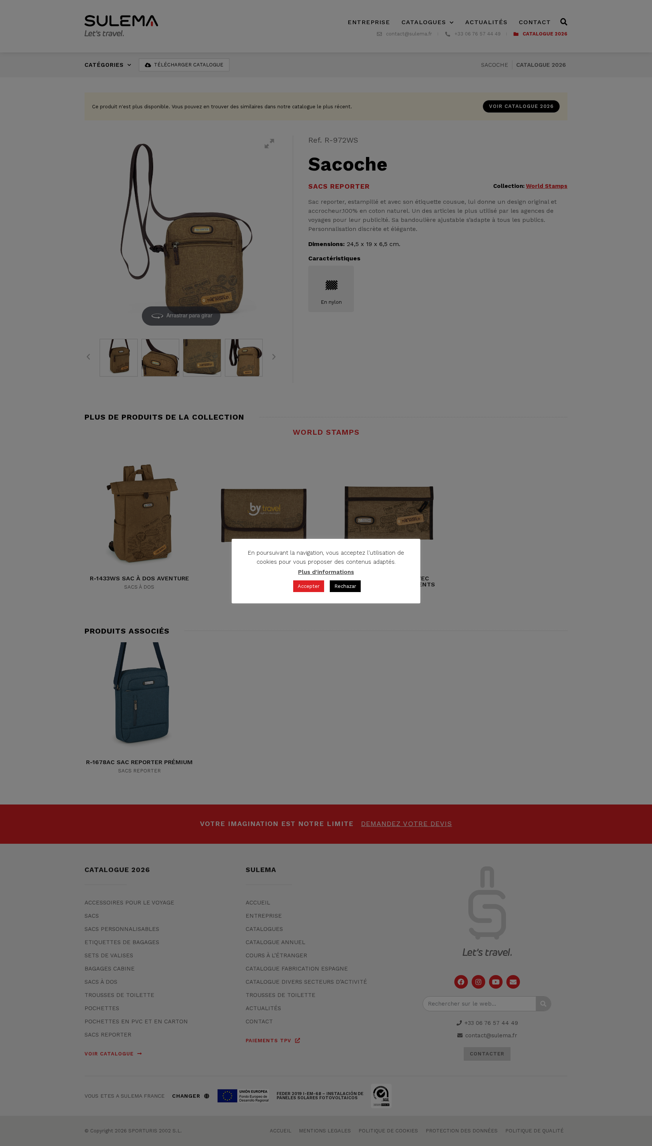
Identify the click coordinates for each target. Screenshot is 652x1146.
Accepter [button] (309, 586)
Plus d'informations (326, 572)
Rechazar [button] (345, 586)
